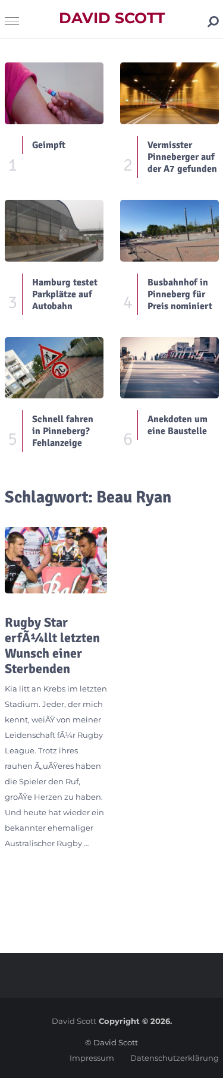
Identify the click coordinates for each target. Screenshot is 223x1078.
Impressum (92, 1058)
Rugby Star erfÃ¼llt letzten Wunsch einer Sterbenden (52, 646)
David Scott (112, 18)
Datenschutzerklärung (174, 1058)
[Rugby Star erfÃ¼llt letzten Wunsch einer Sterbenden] (56, 560)
